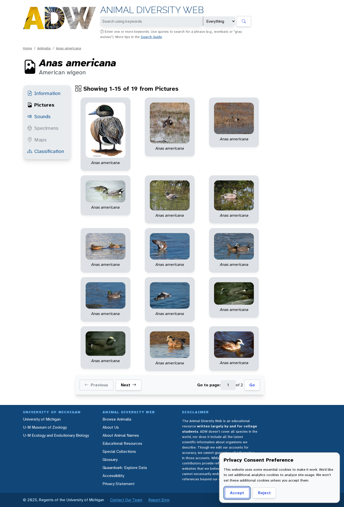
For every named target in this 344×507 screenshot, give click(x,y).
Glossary (110, 459)
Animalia (44, 48)
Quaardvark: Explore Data (124, 467)
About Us (110, 427)
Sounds (42, 116)
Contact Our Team (126, 499)
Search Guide (151, 37)
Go (252, 385)
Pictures (44, 105)
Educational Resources (122, 443)
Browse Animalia (116, 419)
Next (125, 385)
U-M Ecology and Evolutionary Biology (56, 435)
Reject (264, 492)
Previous (99, 385)
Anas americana (68, 48)
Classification (49, 151)
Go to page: (209, 385)
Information (47, 93)
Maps (40, 139)
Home (27, 48)
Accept (237, 492)
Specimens (46, 128)
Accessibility (113, 475)
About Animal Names (120, 435)
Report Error (159, 499)
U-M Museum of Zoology (45, 427)
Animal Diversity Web (152, 10)
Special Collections (119, 451)
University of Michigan (42, 419)
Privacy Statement (118, 483)
